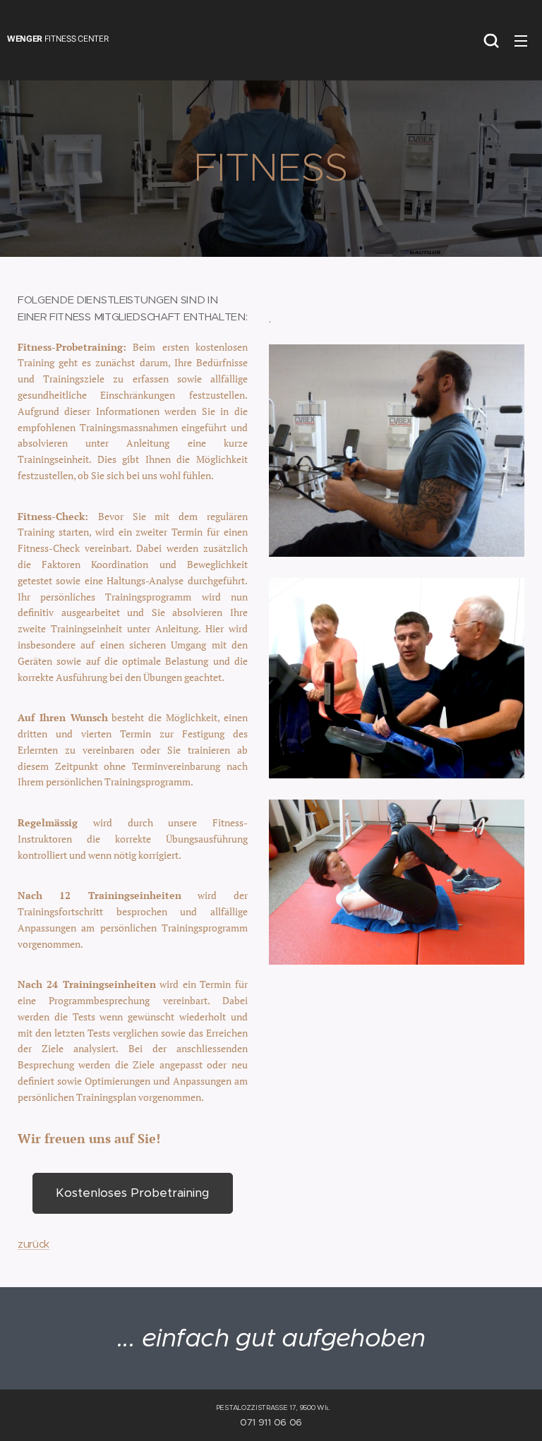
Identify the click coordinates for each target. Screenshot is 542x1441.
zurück (33, 1243)
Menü (521, 40)
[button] (491, 40)
